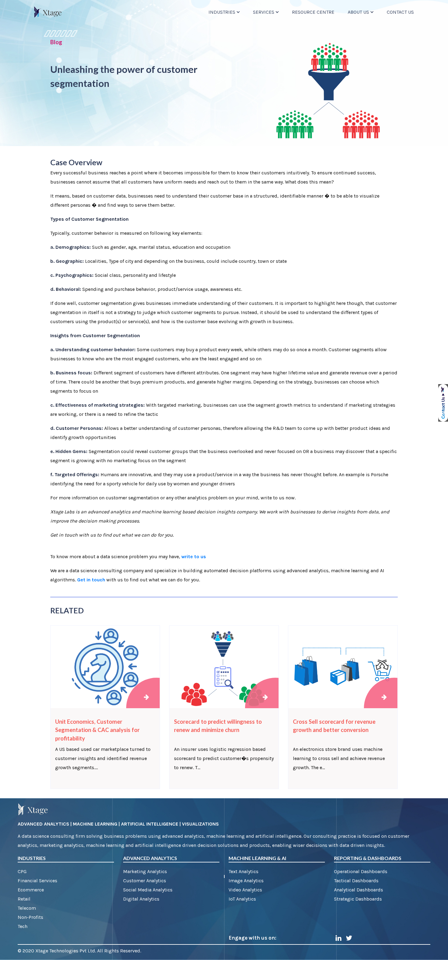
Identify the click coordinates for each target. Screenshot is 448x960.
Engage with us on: (252, 938)
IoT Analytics (242, 899)
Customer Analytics (144, 880)
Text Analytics (243, 871)
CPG (22, 871)
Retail (24, 899)
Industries (221, 12)
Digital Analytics (141, 899)
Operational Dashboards (360, 871)
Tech (22, 926)
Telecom (27, 908)
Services (263, 12)
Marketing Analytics (145, 871)
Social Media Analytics (147, 890)
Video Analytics (245, 890)
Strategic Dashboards (358, 899)
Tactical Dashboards (356, 880)
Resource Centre (313, 12)
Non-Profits (30, 917)
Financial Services (37, 880)
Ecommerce (31, 890)
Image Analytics (246, 880)
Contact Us (400, 12)
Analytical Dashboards (358, 890)
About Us (358, 12)
